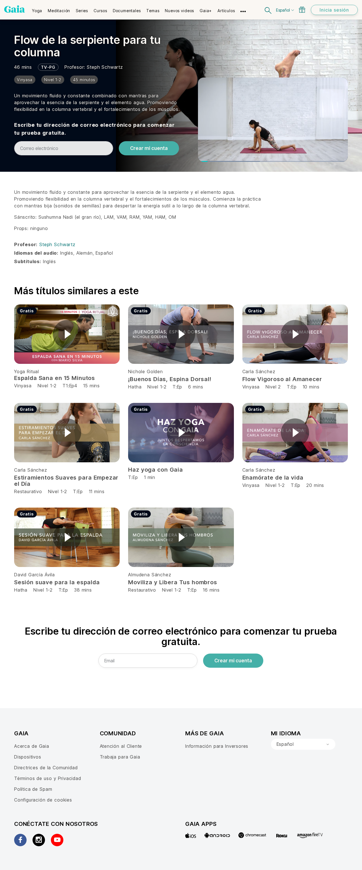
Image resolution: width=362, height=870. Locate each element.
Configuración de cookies (43, 800)
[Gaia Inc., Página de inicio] (14, 9)
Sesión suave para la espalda (57, 582)
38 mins (83, 590)
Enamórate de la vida (272, 477)
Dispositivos (27, 757)
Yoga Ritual (26, 371)
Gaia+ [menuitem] (206, 10)
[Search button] (268, 10)
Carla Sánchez (258, 371)
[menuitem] (37, 9)
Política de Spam (33, 789)
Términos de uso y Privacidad (47, 778)
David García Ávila (34, 574)
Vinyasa (23, 385)
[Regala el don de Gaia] (302, 10)
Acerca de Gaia (31, 746)
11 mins (97, 491)
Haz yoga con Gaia (155, 469)
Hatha (134, 387)
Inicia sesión (334, 10)
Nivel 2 (273, 387)
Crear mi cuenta (149, 148)
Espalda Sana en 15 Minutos (54, 378)
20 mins (315, 485)
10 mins (311, 387)
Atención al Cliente (121, 746)
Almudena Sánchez (149, 574)
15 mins (91, 385)
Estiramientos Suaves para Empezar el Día (66, 480)
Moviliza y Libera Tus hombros (172, 582)
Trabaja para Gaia (120, 757)
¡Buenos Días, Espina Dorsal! (169, 379)
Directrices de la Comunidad (45, 767)
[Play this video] (67, 334)
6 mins (195, 387)
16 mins (211, 590)
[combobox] (303, 744)
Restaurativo (28, 491)
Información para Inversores (216, 746)
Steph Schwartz (105, 67)
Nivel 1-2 (47, 385)
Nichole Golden (145, 371)
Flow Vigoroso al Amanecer (282, 379)
